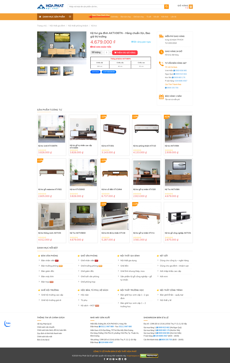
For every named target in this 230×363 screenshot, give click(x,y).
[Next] (82, 48)
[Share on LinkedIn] (120, 359)
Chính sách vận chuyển (45, 327)
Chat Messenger (109, 72)
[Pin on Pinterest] (113, 359)
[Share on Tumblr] (123, 359)
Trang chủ (42, 25)
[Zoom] (40, 61)
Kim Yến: (175, 77)
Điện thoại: (101, 342)
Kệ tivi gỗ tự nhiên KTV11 (144, 233)
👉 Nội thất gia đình (128, 255)
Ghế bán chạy (139, 17)
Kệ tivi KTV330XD (77, 189)
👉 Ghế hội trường (48, 290)
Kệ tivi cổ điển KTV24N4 (112, 189)
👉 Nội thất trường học (130, 290)
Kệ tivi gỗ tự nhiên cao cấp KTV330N (81, 146)
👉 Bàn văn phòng (48, 255)
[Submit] (166, 6)
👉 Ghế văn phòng (88, 255)
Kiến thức (164, 17)
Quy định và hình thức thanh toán (49, 333)
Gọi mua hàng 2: (157, 330)
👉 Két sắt (162, 255)
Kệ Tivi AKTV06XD (78, 233)
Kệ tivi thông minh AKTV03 (49, 233)
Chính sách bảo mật (44, 336)
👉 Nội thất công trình (169, 290)
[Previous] (41, 48)
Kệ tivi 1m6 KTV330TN (47, 146)
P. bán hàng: (176, 81)
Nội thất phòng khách (78, 25)
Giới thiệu (114, 17)
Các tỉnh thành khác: (158, 339)
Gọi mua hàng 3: (157, 333)
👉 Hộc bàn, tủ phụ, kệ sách (93, 290)
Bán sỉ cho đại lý (43, 340)
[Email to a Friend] (110, 359)
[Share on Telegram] (125, 359)
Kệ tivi (94, 25)
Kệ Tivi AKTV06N (172, 189)
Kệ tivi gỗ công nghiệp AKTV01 (178, 233)
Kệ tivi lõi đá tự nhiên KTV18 (113, 233)
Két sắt (156, 17)
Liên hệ (173, 17)
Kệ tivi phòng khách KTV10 (144, 146)
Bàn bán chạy (126, 17)
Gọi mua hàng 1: (157, 327)
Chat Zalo (95, 72)
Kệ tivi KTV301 (108, 146)
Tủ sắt (149, 17)
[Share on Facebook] (105, 359)
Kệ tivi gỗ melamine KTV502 (50, 189)
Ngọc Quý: (176, 74)
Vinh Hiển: (176, 70)
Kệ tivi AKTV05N (172, 146)
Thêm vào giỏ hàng (126, 53)
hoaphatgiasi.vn (133, 355)
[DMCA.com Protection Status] (149, 355)
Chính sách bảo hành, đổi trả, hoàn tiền (51, 330)
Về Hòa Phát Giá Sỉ (44, 324)
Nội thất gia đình (57, 25)
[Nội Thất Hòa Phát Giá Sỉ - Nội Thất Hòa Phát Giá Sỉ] (50, 6)
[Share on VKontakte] (116, 359)
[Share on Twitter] (107, 359)
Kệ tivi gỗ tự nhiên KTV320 (144, 189)
